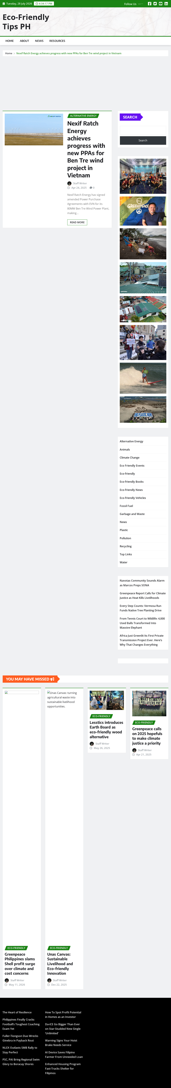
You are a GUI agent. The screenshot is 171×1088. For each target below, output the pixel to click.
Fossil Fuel (126, 506)
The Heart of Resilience (17, 1012)
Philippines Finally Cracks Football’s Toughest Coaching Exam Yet (21, 1024)
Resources (57, 41)
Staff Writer (80, 183)
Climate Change (129, 457)
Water (123, 562)
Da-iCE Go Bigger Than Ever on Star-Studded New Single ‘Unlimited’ (62, 1028)
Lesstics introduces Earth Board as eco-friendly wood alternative (106, 729)
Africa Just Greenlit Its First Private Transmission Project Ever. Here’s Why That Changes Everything (141, 640)
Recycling (126, 546)
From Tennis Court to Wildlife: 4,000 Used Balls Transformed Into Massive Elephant (142, 623)
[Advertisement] (87, 81)
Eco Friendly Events (132, 465)
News (39, 41)
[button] (143, 176)
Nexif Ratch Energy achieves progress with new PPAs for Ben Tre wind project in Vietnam (68, 53)
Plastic (124, 530)
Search (130, 116)
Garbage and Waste (132, 514)
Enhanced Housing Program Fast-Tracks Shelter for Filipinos (63, 1068)
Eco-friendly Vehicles (133, 498)
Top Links (126, 554)
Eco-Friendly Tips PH (26, 21)
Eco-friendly (127, 473)
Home (10, 41)
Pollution (125, 538)
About (24, 41)
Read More (77, 222)
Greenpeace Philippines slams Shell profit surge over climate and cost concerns (20, 964)
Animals (125, 449)
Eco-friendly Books (132, 481)
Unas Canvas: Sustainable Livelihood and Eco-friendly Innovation (60, 964)
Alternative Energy (131, 441)
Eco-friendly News (131, 490)
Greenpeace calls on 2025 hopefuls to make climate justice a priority (147, 735)
